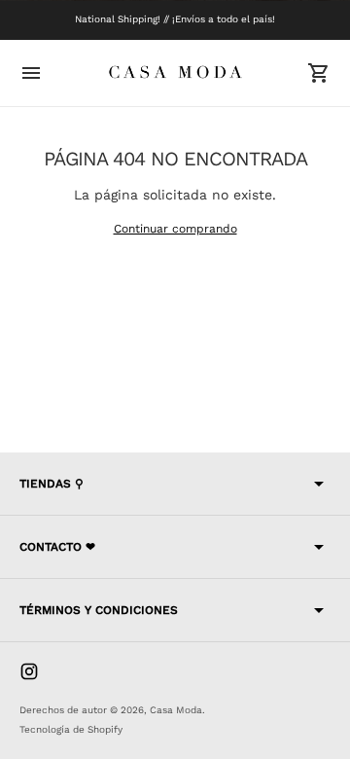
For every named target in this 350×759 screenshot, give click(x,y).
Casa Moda (176, 710)
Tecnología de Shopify (70, 729)
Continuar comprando (175, 228)
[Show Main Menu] (31, 73)
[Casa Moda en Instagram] (29, 671)
